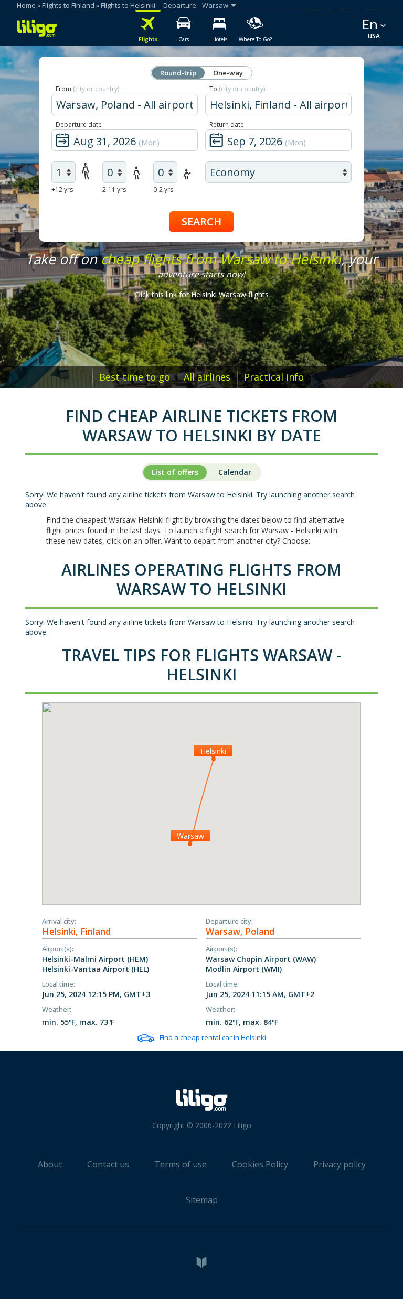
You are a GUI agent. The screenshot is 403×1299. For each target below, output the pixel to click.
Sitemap (202, 1200)
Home (26, 5)
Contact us (108, 1164)
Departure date (79, 124)
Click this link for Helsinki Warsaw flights (201, 294)
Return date (226, 124)
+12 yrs (62, 189)
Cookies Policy (260, 1164)
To (237, 88)
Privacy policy (339, 1164)
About (50, 1164)
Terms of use (180, 1164)
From (87, 88)
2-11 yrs (114, 189)
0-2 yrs (163, 189)
